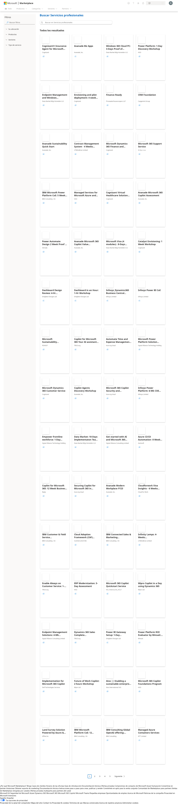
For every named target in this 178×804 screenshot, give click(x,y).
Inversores (12, 795)
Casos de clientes (39, 786)
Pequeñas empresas (97, 793)
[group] (43, 56)
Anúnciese (10, 788)
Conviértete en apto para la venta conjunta (120, 788)
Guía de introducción (73, 786)
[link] (54, 57)
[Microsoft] (10, 3)
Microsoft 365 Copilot (66, 793)
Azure (32, 793)
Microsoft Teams (82, 793)
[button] (41, 22)
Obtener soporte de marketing (27, 788)
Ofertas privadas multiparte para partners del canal (50, 790)
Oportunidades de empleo (116, 793)
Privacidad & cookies (60, 803)
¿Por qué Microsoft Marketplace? (13, 786)
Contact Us (47, 803)
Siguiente (118, 776)
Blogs (29, 786)
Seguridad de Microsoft (19, 793)
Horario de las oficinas (55, 786)
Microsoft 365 (51, 793)
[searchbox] (22, 22)
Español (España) (7, 798)
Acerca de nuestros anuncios (110, 803)
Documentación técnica (91, 786)
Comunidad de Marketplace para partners (154, 788)
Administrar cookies (130, 803)
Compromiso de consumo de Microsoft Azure (133, 786)
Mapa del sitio (37, 803)
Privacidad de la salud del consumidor (15, 803)
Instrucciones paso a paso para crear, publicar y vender (81, 788)
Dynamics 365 (40, 793)
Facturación (156, 786)
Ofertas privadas (107, 786)
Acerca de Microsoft (136, 793)
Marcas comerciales (91, 803)
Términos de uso (76, 803)
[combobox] (76, 22)
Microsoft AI (5, 793)
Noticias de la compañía (154, 793)
